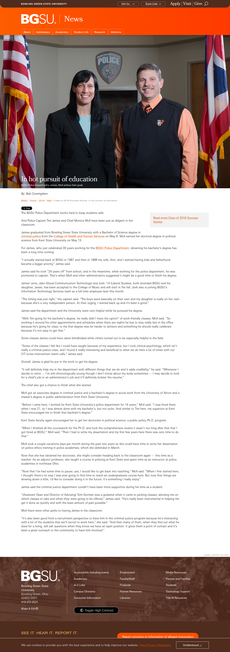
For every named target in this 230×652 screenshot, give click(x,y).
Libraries (125, 597)
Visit (187, 4)
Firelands (125, 585)
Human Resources (131, 591)
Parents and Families (178, 578)
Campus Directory (84, 591)
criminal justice (31, 236)
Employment (127, 572)
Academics (61, 32)
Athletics (116, 32)
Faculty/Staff (127, 578)
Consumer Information (87, 597)
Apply (175, 4)
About (27, 32)
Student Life (81, 32)
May (49, 200)
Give (198, 4)
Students (171, 585)
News (33, 200)
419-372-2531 (29, 602)
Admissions (43, 32)
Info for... (126, 4)
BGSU (24, 200)
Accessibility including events (91, 572)
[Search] (206, 4)
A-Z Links (79, 585)
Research (99, 32)
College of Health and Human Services (79, 236)
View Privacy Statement (155, 645)
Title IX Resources (176, 597)
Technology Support (178, 591)
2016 (41, 200)
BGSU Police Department (112, 248)
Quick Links (151, 4)
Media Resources (176, 572)
